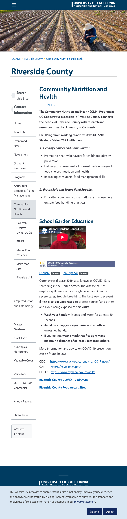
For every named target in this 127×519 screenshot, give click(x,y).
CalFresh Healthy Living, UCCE (24, 227)
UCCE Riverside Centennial (23, 385)
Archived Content (19, 431)
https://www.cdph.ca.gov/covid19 (73, 372)
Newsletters (21, 154)
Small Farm (20, 338)
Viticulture (20, 374)
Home (17, 123)
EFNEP (20, 241)
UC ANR (15, 58)
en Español (75, 273)
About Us (19, 132)
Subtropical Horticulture (21, 349)
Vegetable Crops (23, 360)
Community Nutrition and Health (22, 209)
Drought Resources (20, 165)
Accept (110, 511)
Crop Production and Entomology (23, 303)
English (49, 273)
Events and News (20, 143)
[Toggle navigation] (14, 4)
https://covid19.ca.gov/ (65, 367)
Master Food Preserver (23, 252)
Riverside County (33, 58)
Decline (94, 511)
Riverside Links (25, 277)
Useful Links (21, 415)
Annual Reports (23, 401)
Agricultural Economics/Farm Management (24, 190)
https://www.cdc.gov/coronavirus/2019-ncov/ (80, 361)
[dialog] (63, 502)
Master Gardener (19, 327)
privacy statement (84, 501)
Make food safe (22, 266)
